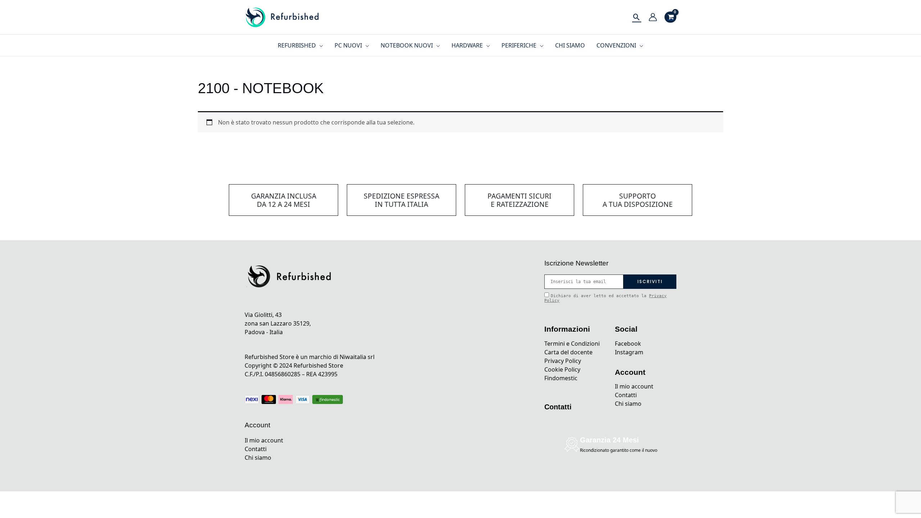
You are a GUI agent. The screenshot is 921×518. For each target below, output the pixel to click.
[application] (319, 45)
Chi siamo (258, 458)
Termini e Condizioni (572, 343)
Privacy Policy (562, 361)
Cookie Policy (562, 369)
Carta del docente (568, 352)
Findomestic (560, 378)
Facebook (628, 343)
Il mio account (264, 440)
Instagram (629, 352)
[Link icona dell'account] (652, 17)
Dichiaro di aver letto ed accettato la (605, 298)
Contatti (256, 449)
